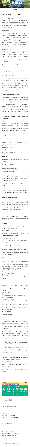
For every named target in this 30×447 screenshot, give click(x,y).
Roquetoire (15, 3)
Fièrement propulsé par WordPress (10, 443)
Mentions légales (7, 400)
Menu (15, 9)
